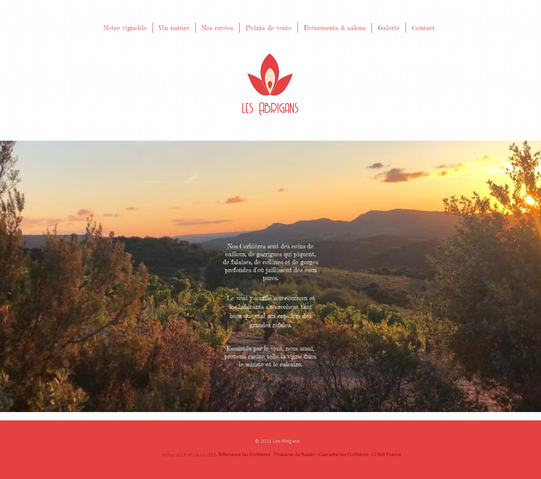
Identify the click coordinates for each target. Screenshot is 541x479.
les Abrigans (270, 109)
